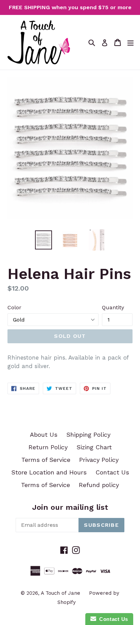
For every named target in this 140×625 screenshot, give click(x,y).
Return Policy (48, 447)
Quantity (113, 307)
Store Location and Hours (49, 472)
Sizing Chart (94, 447)
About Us (43, 434)
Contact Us (112, 472)
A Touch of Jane (60, 593)
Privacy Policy (99, 459)
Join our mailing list (70, 507)
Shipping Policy (88, 434)
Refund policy (99, 484)
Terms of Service (45, 459)
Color (14, 307)
